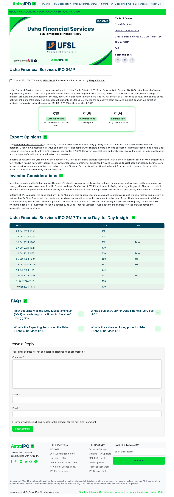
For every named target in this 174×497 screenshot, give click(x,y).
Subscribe (139, 460)
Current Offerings (98, 449)
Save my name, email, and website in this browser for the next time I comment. (55, 422)
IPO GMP (54, 449)
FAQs (117, 48)
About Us (83, 492)
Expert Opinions (123, 24)
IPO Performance (59, 471)
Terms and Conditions (136, 492)
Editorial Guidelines (113, 492)
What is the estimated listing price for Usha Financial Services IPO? (118, 329)
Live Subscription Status (62, 453)
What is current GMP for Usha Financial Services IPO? (122, 312)
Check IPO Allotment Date (63, 462)
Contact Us (96, 492)
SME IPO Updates (98, 458)
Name (16, 394)
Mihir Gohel (49, 80)
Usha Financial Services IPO (29, 144)
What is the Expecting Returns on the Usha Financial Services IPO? (41, 329)
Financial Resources (99, 466)
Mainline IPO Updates (100, 453)
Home (12, 11)
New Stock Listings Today (63, 466)
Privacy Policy (157, 492)
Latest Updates (96, 462)
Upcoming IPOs (58, 458)
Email (16, 408)
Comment (18, 357)
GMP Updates (27, 11)
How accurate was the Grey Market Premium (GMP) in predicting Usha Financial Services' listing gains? (43, 314)
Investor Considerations (127, 30)
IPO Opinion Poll (97, 471)
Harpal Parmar (97, 80)
